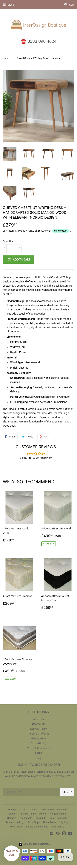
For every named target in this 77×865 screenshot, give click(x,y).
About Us (38, 719)
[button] (11, 853)
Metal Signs (16, 826)
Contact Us (38, 724)
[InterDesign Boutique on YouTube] (70, 833)
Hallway (11, 818)
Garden (12, 813)
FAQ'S (38, 753)
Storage (12, 809)
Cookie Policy (38, 743)
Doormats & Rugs (15, 822)
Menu (10, 4)
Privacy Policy (38, 738)
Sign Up (67, 792)
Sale (33, 813)
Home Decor (49, 822)
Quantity (8, 241)
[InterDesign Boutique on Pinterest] (58, 833)
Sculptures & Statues (37, 826)
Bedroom (62, 809)
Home (6, 58)
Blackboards (25, 818)
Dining (34, 809)
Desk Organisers (58, 818)
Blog (38, 758)
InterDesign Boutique (39, 843)
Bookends (41, 818)
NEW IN (23, 813)
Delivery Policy (38, 728)
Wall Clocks (58, 826)
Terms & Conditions (38, 748)
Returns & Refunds (38, 733)
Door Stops (34, 822)
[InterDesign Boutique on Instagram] (64, 833)
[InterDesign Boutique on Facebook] (51, 833)
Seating (23, 809)
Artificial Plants (58, 813)
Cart (71, 4)
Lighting (64, 822)
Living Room (47, 809)
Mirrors (43, 813)
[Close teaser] (20, 844)
